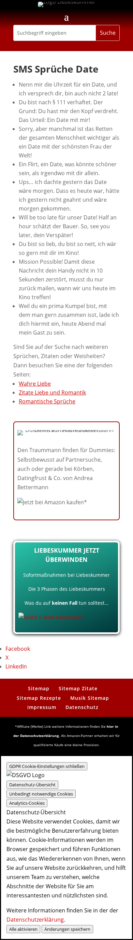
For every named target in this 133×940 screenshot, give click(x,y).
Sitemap (38, 688)
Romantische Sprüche (47, 401)
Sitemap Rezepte (39, 698)
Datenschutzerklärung (35, 919)
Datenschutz (82, 707)
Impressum (41, 707)
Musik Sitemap (89, 698)
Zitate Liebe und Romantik (52, 392)
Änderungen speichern (67, 929)
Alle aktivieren (23, 929)
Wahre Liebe (35, 383)
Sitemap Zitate (78, 688)
